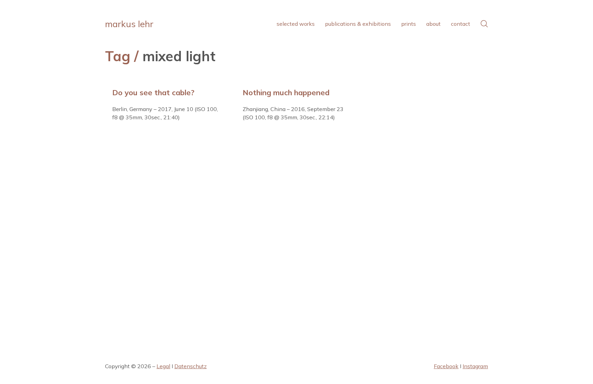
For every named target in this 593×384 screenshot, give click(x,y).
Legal (163, 366)
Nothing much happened (286, 92)
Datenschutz (190, 366)
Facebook (446, 366)
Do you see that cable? (153, 92)
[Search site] (484, 24)
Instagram (475, 366)
